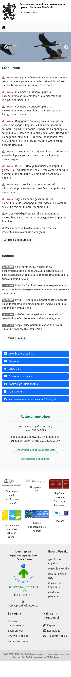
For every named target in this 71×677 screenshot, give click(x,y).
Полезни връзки (18, 636)
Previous (5, 46)
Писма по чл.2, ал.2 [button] (20, 376)
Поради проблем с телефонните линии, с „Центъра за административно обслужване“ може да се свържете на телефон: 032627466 (34, 81)
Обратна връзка (57, 636)
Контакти (53, 630)
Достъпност (16, 630)
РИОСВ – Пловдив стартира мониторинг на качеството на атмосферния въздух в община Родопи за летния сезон (34, 303)
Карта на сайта (18, 641)
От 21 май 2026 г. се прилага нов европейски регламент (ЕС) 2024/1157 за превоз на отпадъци (33, 188)
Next (65, 46)
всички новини (16, 338)
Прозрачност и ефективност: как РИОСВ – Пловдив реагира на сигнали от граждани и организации (35, 155)
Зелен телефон (37, 417)
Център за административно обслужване (23, 555)
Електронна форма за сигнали (35, 449)
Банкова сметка (58, 568)
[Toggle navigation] (65, 27)
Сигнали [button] (13, 361)
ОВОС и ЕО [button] (14, 368)
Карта (50, 625)
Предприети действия (35, 458)
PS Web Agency (53, 657)
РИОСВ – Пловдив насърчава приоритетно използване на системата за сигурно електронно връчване (34, 217)
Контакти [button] (15, 391)
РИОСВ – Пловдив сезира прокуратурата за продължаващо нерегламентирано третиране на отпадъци (35, 289)
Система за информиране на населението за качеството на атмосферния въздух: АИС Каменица (31, 96)
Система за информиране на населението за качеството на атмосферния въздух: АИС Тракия (31, 110)
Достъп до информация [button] (23, 384)
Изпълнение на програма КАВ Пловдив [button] (32, 399)
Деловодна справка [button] (20, 353)
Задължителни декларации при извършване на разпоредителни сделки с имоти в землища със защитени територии (34, 203)
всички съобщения (19, 239)
